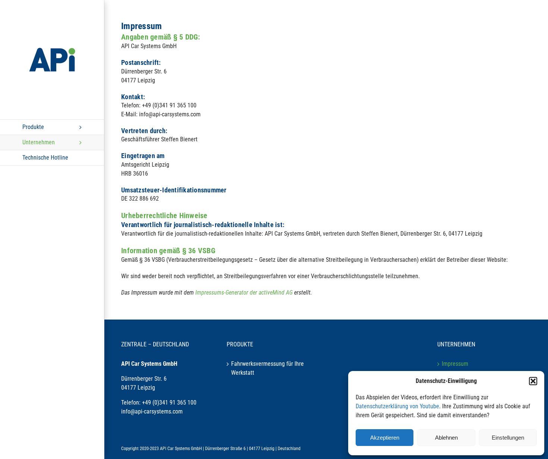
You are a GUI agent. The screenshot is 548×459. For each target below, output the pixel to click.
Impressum (455, 363)
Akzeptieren (384, 437)
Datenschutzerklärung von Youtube (397, 406)
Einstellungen (508, 437)
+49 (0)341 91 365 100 (169, 402)
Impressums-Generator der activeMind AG (244, 292)
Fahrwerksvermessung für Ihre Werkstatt (267, 368)
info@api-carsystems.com (152, 411)
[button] (533, 381)
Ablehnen (446, 437)
